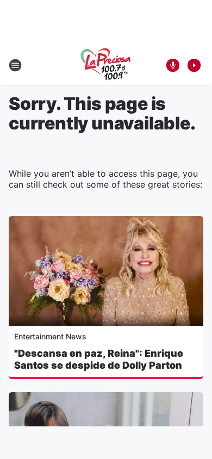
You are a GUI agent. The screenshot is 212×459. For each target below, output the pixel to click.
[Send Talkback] (172, 65)
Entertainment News (50, 336)
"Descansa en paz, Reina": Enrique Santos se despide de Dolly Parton (98, 359)
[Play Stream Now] (194, 65)
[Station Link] (106, 65)
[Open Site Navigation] (15, 65)
